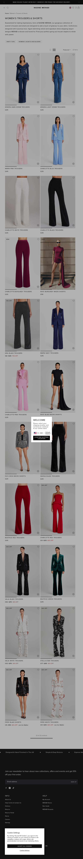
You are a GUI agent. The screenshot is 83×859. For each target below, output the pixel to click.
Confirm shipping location (41, 438)
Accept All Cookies (25, 846)
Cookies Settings (24, 850)
